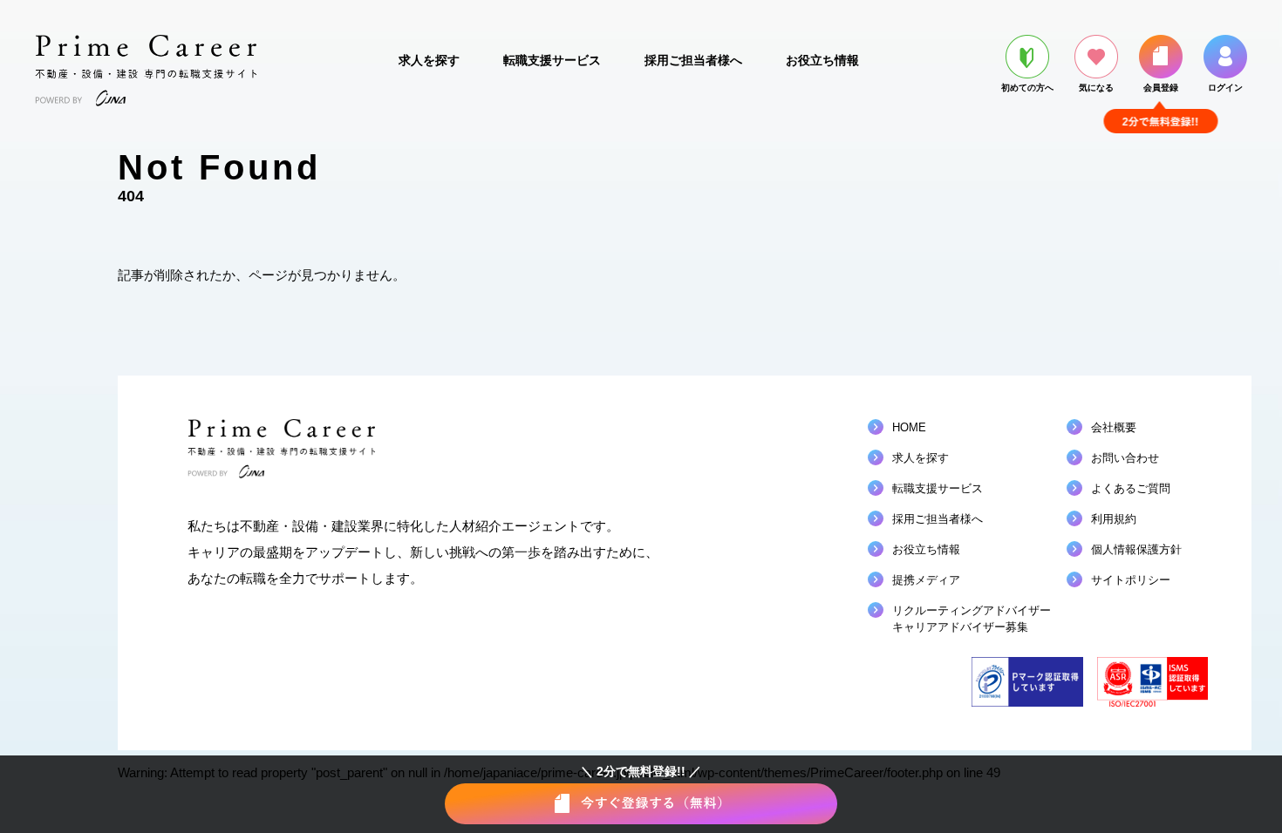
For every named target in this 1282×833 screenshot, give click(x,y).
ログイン (1225, 87)
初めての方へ (1027, 87)
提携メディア (926, 579)
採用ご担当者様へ (693, 60)
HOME (909, 427)
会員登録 (1160, 87)
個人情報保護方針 (1136, 549)
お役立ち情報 (822, 60)
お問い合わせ (1125, 457)
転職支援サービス (552, 60)
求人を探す (429, 60)
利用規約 (1113, 518)
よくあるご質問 (1130, 488)
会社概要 (1113, 427)
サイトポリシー (1130, 579)
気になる (1096, 87)
